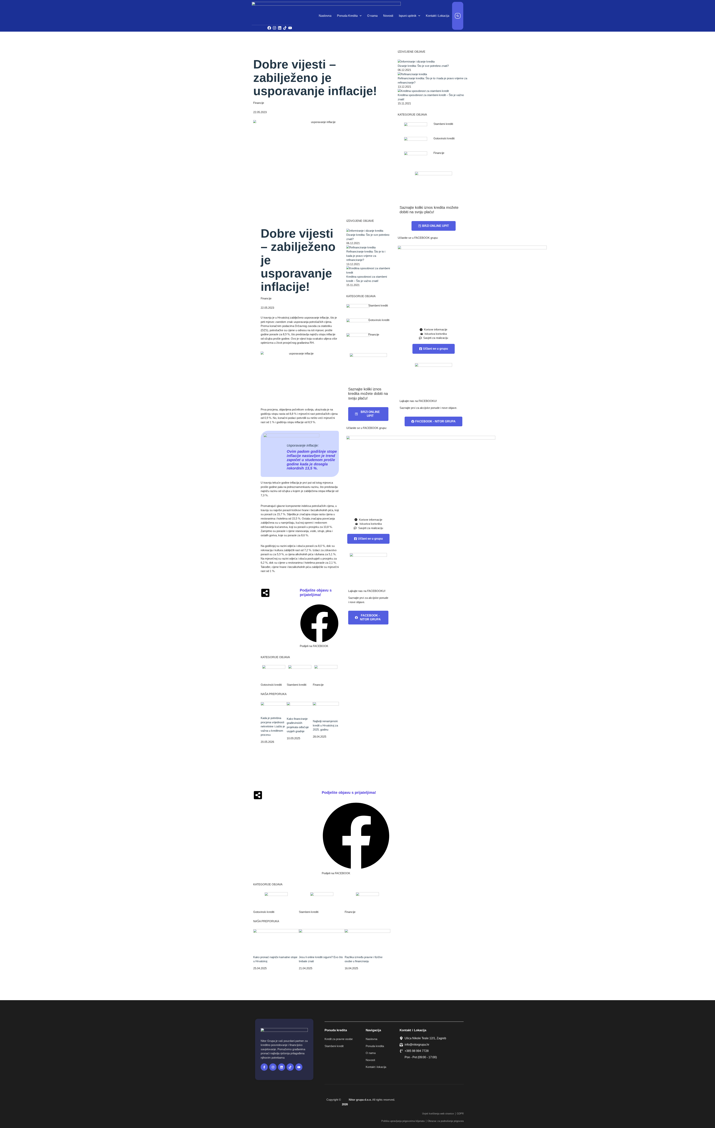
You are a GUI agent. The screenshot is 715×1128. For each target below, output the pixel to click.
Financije (258, 102)
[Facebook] (269, 28)
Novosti (388, 15)
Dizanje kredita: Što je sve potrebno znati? (423, 65)
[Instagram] (274, 28)
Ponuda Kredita (347, 15)
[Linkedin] (280, 28)
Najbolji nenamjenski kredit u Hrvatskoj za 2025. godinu (325, 725)
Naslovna (325, 15)
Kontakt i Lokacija (437, 15)
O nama (372, 15)
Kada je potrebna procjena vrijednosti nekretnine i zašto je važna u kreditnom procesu (273, 726)
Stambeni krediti (296, 684)
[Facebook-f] (264, 1067)
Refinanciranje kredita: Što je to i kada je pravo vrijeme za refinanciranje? (365, 255)
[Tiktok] (285, 28)
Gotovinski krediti (271, 684)
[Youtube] (290, 28)
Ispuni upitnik (407, 15)
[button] (457, 16)
